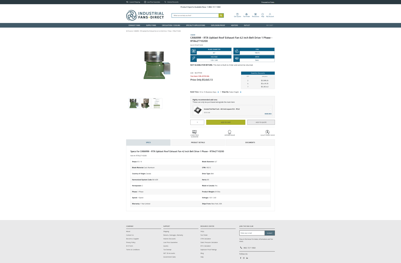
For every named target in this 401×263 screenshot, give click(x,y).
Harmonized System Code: (142, 179)
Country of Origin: (139, 173)
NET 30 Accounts (169, 253)
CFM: (204, 167)
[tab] (200, 178)
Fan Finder (204, 235)
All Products (129, 31)
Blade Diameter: (208, 161)
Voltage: (205, 197)
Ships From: (206, 203)
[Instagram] (244, 258)
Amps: (134, 161)
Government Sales (169, 257)
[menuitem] (135, 25)
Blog (202, 253)
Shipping (166, 231)
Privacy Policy (130, 242)
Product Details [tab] (198, 142)
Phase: (134, 191)
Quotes (165, 246)
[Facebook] (240, 258)
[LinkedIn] (247, 258)
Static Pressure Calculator (209, 242)
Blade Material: (138, 167)
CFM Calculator (205, 239)
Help (202, 257)
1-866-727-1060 (213, 7)
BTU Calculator (205, 246)
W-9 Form (129, 246)
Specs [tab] (148, 142)
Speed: (134, 197)
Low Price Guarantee (170, 242)
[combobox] (198, 15)
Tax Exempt (167, 250)
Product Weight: (208, 191)
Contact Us (130, 235)
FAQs (202, 231)
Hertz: (204, 179)
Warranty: (136, 203)
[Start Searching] (221, 15)
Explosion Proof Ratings (208, 250)
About (128, 231)
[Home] (144, 15)
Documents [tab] (250, 142)
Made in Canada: (208, 185)
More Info (268, 113)
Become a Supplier (132, 239)
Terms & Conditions (133, 250)
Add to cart (226, 122)
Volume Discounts (169, 239)
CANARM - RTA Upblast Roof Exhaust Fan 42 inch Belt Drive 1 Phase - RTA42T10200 (157, 31)
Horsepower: (137, 185)
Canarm (192, 35)
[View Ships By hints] (240, 92)
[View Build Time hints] (218, 92)
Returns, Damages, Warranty (173, 235)
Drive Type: (206, 173)
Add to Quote (261, 122)
